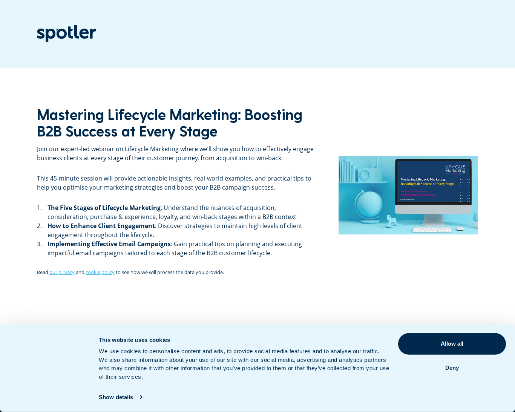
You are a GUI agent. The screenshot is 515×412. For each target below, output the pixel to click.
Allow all (452, 343)
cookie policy (100, 272)
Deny (452, 368)
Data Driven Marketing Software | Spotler (66, 33)
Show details (116, 397)
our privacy (62, 272)
